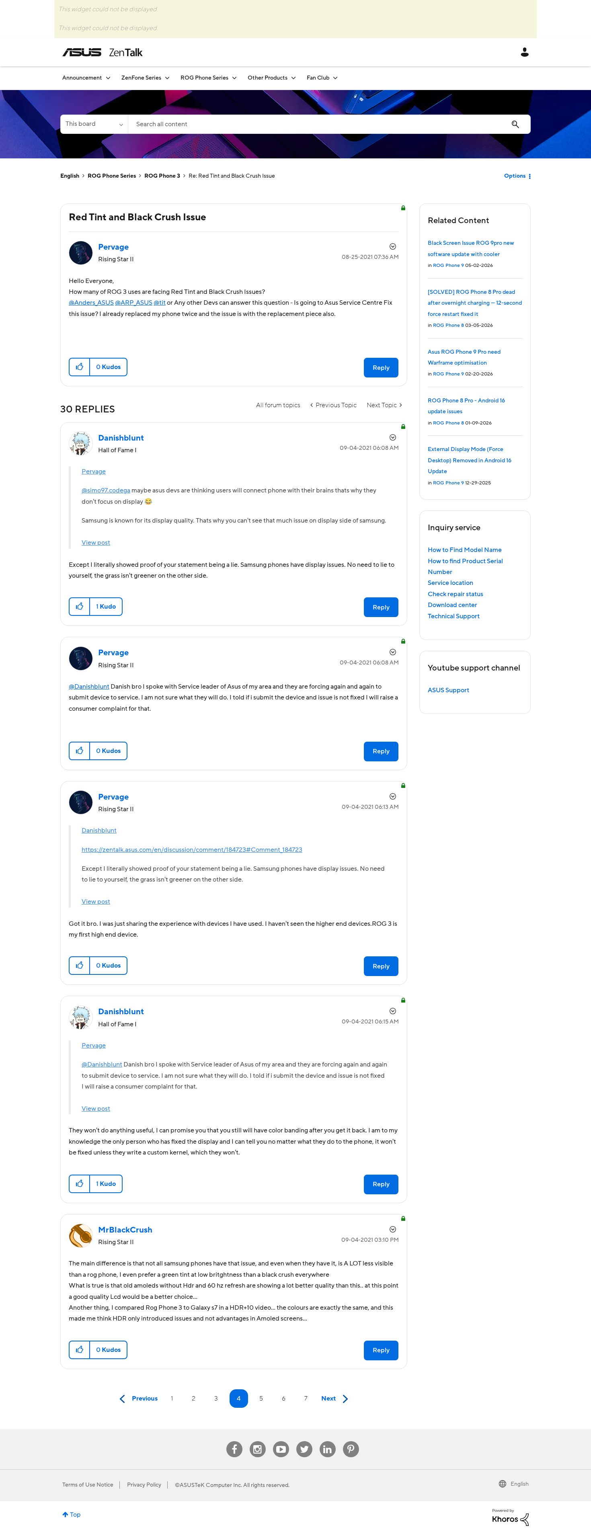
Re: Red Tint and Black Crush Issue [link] (232, 176)
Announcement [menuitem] (82, 78)
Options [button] (514, 176)
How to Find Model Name (465, 550)
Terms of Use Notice (87, 1485)
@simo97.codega (106, 490)
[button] (80, 367)
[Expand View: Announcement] (108, 78)
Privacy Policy (144, 1485)
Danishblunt (99, 830)
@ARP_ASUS (133, 303)
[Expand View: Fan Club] (335, 78)
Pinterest (351, 1441)
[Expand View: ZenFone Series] (167, 78)
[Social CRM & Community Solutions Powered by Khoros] (510, 1517)
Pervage (94, 472)
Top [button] (75, 1515)
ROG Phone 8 (448, 325)
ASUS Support (448, 690)
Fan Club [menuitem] (318, 78)
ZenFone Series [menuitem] (141, 78)
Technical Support (454, 616)
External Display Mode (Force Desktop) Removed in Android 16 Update (469, 460)
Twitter (304, 1441)
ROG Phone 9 (448, 266)
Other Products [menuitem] (267, 78)
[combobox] (329, 124)
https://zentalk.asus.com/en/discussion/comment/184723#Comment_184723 (192, 850)
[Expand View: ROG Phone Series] (234, 78)
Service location (450, 583)
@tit (160, 303)
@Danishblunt (89, 687)
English (69, 176)
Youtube (281, 1441)
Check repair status (455, 594)
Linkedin (327, 1441)
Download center (452, 605)
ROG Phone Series (112, 176)
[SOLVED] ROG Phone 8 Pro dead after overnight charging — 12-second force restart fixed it (475, 303)
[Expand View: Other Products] (293, 78)
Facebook (234, 1441)
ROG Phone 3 (162, 176)
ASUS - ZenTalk (102, 52)
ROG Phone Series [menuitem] (204, 78)
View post (96, 543)
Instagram (258, 1441)
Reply (381, 368)
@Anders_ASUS (91, 303)
